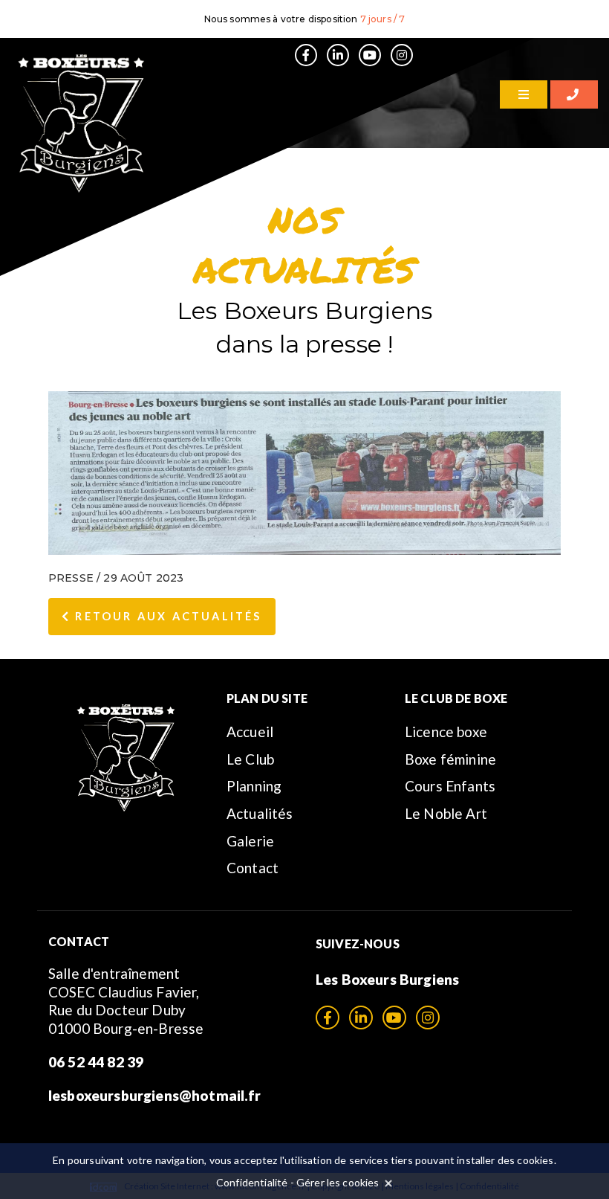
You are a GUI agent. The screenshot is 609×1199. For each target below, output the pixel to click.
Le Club (250, 759)
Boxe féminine (450, 759)
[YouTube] (370, 55)
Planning (254, 785)
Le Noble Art (446, 813)
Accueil (250, 731)
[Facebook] (306, 55)
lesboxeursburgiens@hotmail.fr (154, 1095)
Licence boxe (446, 731)
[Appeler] (574, 94)
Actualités (260, 813)
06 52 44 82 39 (95, 1061)
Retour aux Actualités (166, 616)
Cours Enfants (450, 785)
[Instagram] (402, 55)
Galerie (250, 840)
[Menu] (523, 94)
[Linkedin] (338, 55)
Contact (253, 867)
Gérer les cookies (338, 1182)
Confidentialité (251, 1182)
